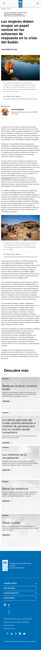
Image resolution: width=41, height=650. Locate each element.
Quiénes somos (10, 583)
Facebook (16, 633)
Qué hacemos (9, 588)
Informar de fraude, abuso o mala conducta (18, 619)
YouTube (24, 633)
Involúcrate (9, 598)
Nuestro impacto (11, 593)
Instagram (20, 633)
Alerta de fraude (9, 625)
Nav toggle (38, 3)
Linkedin (12, 633)
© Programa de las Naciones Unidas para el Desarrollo (20, 641)
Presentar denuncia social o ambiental (16, 622)
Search (4, 3)
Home (3, 9)
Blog (9, 9)
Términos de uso (9, 628)
